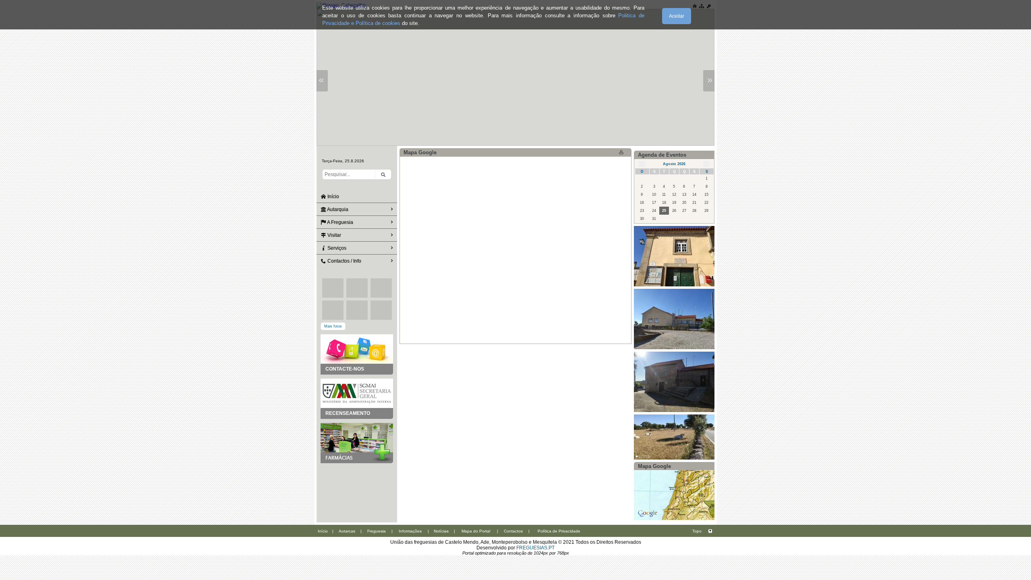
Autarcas (347, 531)
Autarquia (337, 209)
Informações (410, 531)
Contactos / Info (343, 261)
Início (332, 196)
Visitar (333, 235)
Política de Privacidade (559, 531)
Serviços (336, 248)
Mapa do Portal (476, 531)
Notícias (441, 531)
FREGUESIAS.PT (535, 548)
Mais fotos (333, 326)
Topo (697, 531)
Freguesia (376, 531)
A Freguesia (339, 222)
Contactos (513, 531)
